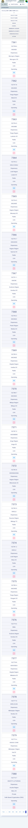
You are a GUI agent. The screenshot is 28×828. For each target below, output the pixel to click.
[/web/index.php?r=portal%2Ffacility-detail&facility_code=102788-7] (13, 419)
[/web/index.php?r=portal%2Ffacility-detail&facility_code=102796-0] (13, 150)
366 (16, 812)
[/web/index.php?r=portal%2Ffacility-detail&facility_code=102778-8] (13, 689)
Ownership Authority (14, 31)
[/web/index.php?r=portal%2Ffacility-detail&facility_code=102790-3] (13, 342)
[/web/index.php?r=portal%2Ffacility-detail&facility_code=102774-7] (13, 804)
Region (14, 23)
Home (5, 4)
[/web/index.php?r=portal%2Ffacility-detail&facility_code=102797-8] (13, 111)
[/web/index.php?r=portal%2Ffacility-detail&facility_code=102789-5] (13, 380)
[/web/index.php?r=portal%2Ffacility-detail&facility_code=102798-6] (13, 73)
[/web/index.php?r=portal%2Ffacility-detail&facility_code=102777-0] (13, 727)
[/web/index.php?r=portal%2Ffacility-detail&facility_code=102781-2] (13, 573)
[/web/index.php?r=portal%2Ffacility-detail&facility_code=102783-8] (13, 496)
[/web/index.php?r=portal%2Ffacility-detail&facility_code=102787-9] (13, 457)
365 (13, 812)
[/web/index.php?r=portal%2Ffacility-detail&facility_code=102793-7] (13, 265)
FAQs (23, 4)
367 (20, 812)
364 (9, 812)
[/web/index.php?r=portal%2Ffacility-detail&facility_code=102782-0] (13, 535)
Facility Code (14, 15)
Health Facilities (14, 4)
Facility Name (14, 18)
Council (14, 25)
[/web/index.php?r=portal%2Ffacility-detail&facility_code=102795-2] (13, 188)
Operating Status (14, 33)
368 (23, 812)
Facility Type (14, 20)
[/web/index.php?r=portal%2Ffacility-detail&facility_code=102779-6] (13, 650)
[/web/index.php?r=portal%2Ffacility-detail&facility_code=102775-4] (13, 765)
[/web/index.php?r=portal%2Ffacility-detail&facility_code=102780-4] (13, 612)
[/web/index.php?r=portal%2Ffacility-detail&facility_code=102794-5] (13, 226)
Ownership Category (14, 28)
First (4, 812)
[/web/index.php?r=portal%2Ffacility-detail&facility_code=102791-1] (13, 303)
